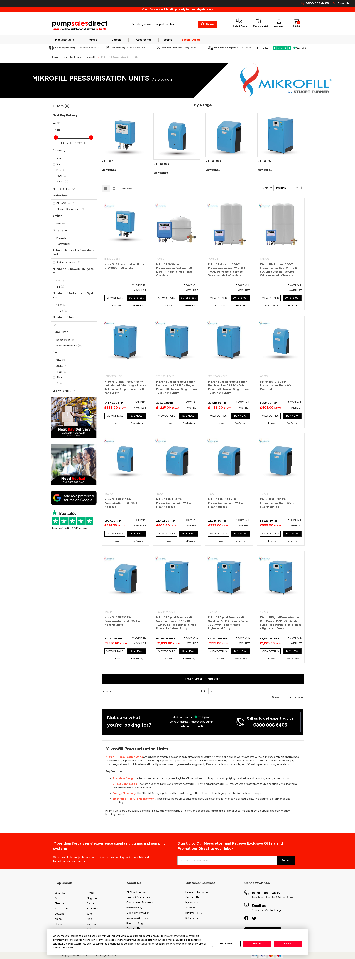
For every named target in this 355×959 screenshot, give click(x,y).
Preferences (226, 943)
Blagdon (92, 898)
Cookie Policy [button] (146, 944)
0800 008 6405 (317, 3)
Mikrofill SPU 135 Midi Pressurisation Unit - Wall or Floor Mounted (174, 503)
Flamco (59, 903)
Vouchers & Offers (137, 918)
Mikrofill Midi (213, 161)
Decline (257, 943)
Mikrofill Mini (161, 164)
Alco (89, 918)
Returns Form (193, 918)
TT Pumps (93, 908)
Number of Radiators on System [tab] (73, 295)
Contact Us (133, 928)
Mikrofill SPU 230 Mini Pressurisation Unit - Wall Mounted (120, 503)
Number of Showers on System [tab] (73, 271)
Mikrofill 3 (107, 161)
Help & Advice (241, 26)
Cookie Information (138, 912)
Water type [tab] (61, 195)
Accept (288, 943)
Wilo (89, 913)
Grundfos (60, 893)
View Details (114, 298)
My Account (192, 902)
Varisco (91, 924)
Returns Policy (193, 912)
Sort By (267, 187)
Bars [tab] (56, 352)
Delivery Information (197, 892)
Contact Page (273, 910)
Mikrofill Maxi (265, 161)
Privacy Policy (134, 907)
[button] (136, 291)
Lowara (59, 913)
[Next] (211, 691)
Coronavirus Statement (140, 902)
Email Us (343, 3)
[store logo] (79, 26)
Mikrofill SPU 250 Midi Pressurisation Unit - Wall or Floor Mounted (122, 621)
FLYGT (90, 893)
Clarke (90, 903)
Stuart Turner (63, 908)
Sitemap (190, 907)
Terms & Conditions (138, 897)
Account (279, 26)
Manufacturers (73, 57)
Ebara (58, 924)
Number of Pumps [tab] (65, 317)
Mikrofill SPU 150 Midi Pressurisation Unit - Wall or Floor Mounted (278, 503)
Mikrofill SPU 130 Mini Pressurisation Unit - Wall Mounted (276, 385)
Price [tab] (56, 129)
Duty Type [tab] (60, 230)
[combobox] (173, 24)
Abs (57, 898)
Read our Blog (134, 923)
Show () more (62, 189)
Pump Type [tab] (60, 332)
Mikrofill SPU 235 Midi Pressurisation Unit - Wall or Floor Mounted (226, 503)
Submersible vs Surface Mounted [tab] (73, 252)
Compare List (260, 26)
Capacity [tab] (59, 150)
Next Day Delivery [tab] (65, 115)
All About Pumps (136, 892)
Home (55, 57)
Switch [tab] (57, 215)
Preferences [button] (68, 947)
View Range (109, 170)
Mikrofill (91, 57)
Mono (58, 918)
